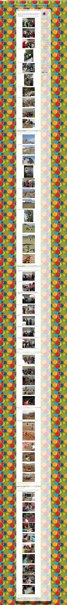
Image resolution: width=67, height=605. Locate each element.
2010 (43, 60)
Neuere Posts (19, 598)
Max (42, 77)
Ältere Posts (38, 598)
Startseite (29, 598)
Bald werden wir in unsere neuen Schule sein (24, 132)
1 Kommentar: (27, 484)
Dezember (44, 39)
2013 (43, 36)
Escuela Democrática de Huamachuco (45, 19)
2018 (43, 31)
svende (43, 86)
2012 (43, 37)
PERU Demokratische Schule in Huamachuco (31, 4)
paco (43, 85)
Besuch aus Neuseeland (21, 488)
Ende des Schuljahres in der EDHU (22, 11)
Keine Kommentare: (27, 350)
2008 (43, 62)
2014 (43, 35)
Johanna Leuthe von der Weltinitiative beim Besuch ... (46, 47)
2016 (43, 33)
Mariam (43, 76)
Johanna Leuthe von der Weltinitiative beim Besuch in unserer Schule (28, 353)
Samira (43, 78)
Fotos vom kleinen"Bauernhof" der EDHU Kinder (46, 49)
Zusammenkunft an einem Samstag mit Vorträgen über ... (46, 44)
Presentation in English (44, 26)
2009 (43, 61)
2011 (43, 38)
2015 (43, 34)
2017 (43, 32)
